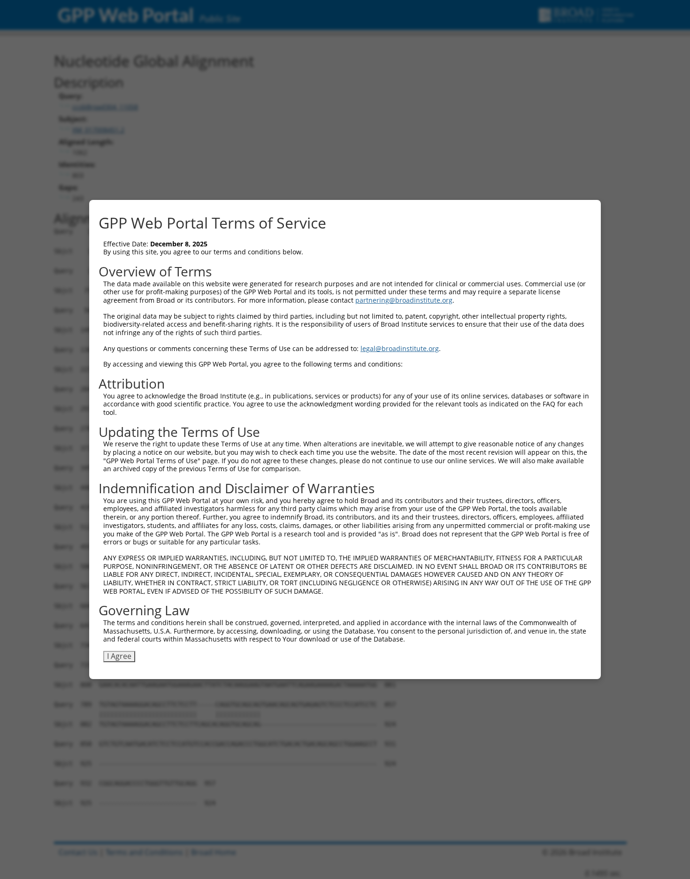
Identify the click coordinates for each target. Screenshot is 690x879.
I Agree (119, 656)
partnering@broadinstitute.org (403, 300)
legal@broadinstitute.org (399, 348)
